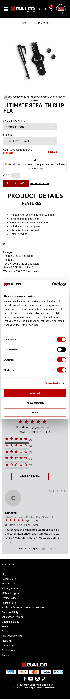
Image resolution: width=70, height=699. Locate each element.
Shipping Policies (10, 621)
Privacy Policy (9, 597)
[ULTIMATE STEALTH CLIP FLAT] (34, 61)
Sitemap (6, 655)
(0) (30, 446)
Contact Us (7, 631)
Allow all (35, 393)
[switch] (61, 349)
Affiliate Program (11, 593)
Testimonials (8, 650)
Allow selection (35, 402)
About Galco (8, 564)
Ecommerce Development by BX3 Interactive (35, 687)
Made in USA (8, 583)
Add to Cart (16, 183)
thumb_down (51, 548)
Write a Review (30, 476)
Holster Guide (9, 578)
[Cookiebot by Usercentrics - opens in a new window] (52, 284)
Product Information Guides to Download (23, 607)
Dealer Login (8, 645)
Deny (35, 412)
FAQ (4, 569)
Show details (52, 383)
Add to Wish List (39, 183)
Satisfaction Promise (12, 616)
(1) (30, 439)
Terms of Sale (9, 602)
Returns (6, 626)
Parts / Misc (41, 23)
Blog (4, 574)
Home (23, 23)
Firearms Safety (10, 612)
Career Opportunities (13, 635)
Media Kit (7, 640)
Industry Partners (11, 588)
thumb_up (43, 548)
